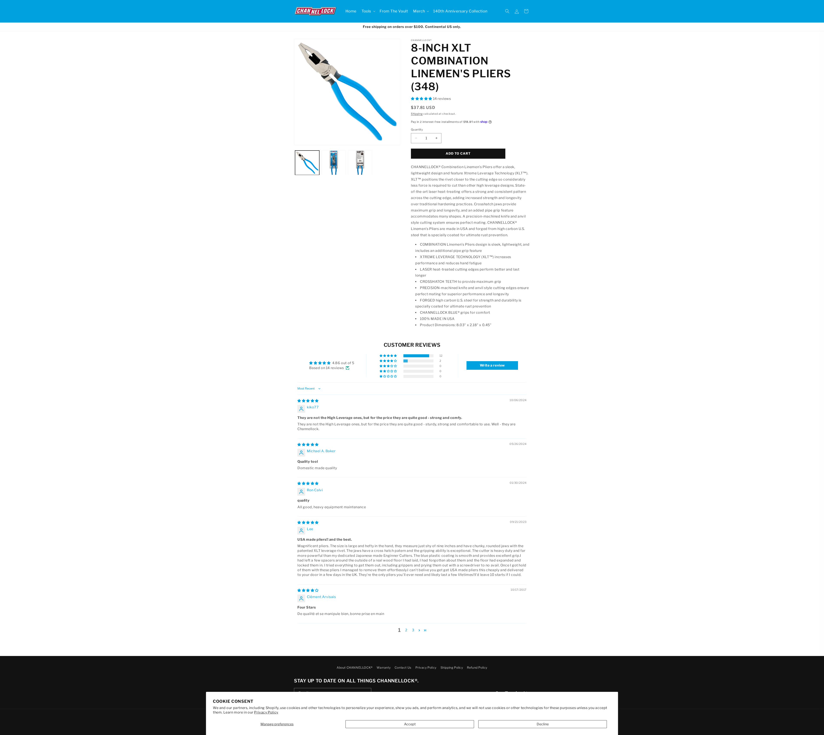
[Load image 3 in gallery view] (360, 163)
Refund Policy (477, 667)
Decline (543, 724)
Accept (410, 724)
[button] (368, 11)
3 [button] (413, 630)
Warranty (384, 667)
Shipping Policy (452, 667)
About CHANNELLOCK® (355, 667)
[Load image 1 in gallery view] (307, 163)
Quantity (417, 129)
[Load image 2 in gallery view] (333, 163)
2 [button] (406, 630)
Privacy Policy (266, 712)
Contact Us (403, 667)
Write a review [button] (492, 365)
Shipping (417, 113)
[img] (308, 401)
